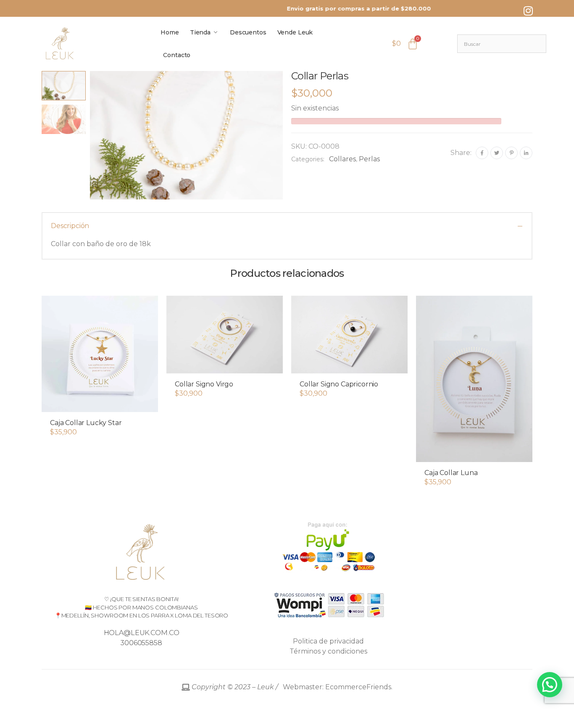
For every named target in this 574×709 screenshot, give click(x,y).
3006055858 (141, 643)
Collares (342, 159)
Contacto (176, 55)
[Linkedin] (526, 153)
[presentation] (88, 135)
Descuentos (248, 32)
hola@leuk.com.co (141, 633)
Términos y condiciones (328, 651)
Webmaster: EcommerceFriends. (291, 687)
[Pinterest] (511, 153)
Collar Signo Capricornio (339, 384)
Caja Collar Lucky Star (85, 423)
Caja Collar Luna (450, 473)
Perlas (369, 159)
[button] (100, 403)
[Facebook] (482, 153)
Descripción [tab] (70, 226)
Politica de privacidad (328, 641)
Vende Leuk (295, 32)
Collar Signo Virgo (204, 384)
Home (170, 32)
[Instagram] (528, 10)
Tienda (200, 32)
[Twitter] (496, 153)
